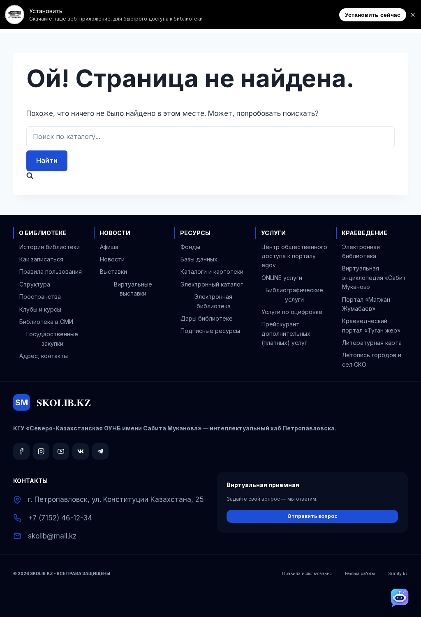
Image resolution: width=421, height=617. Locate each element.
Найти (47, 160)
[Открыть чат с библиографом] (399, 598)
